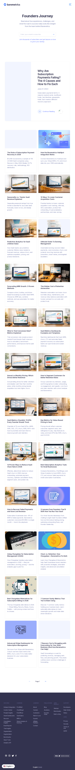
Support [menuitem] (66, 703)
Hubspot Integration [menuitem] (9, 707)
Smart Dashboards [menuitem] (9, 715)
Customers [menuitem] (36, 713)
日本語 (40, 767)
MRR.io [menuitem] (19, 718)
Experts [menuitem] (35, 718)
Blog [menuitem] (45, 707)
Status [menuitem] (65, 713)
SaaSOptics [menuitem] (20, 715)
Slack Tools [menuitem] (7, 740)
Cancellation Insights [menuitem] (7, 722)
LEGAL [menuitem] (65, 717)
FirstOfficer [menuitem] (20, 713)
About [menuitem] (35, 707)
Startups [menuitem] (56, 708)
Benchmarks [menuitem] (7, 737)
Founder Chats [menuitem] (46, 713)
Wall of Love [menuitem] (37, 715)
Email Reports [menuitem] (8, 725)
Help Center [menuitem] (67, 710)
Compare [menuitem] (19, 703)
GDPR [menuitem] (65, 731)
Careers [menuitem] (35, 710)
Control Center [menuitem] (8, 710)
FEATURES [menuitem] (6, 703)
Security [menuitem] (65, 724)
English (35, 767)
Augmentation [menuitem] (8, 734)
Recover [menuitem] (6, 718)
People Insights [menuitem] (8, 713)
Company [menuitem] (36, 703)
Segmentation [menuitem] (8, 731)
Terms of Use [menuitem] (66, 727)
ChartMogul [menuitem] (20, 710)
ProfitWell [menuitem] (19, 707)
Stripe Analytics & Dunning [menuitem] (22, 722)
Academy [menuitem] (47, 710)
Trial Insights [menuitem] (7, 728)
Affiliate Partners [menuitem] (35, 722)
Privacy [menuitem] (65, 721)
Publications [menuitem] (48, 703)
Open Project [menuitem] (56, 703)
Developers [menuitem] (66, 707)
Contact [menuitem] (35, 725)
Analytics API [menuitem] (7, 742)
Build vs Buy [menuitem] (57, 714)
